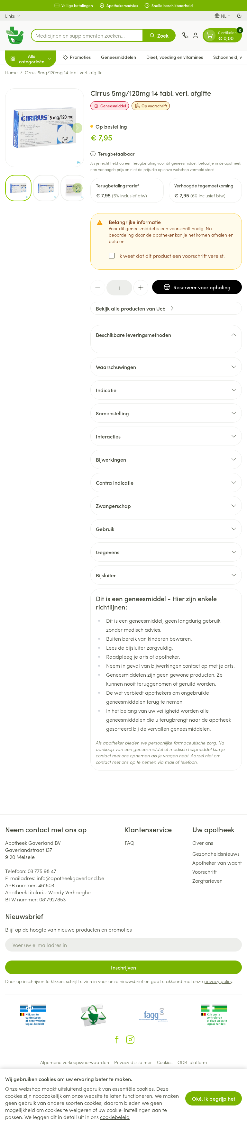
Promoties (80, 57)
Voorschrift (204, 871)
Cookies (164, 1062)
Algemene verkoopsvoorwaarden (74, 1062)
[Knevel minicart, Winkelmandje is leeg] (209, 35)
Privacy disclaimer (133, 1062)
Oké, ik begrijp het (213, 1098)
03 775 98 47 (42, 870)
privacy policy (218, 981)
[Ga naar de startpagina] (14, 35)
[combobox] (87, 35)
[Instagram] (130, 1039)
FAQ (129, 842)
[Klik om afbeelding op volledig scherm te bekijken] (44, 128)
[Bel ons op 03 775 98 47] (185, 35)
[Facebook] (117, 1039)
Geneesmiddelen (118, 57)
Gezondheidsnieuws (216, 853)
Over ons (202, 842)
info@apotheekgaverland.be (70, 877)
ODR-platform (192, 1062)
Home (11, 72)
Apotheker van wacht (217, 862)
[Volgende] (77, 128)
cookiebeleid (115, 1116)
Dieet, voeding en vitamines (174, 57)
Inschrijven (123, 967)
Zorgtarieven (207, 880)
